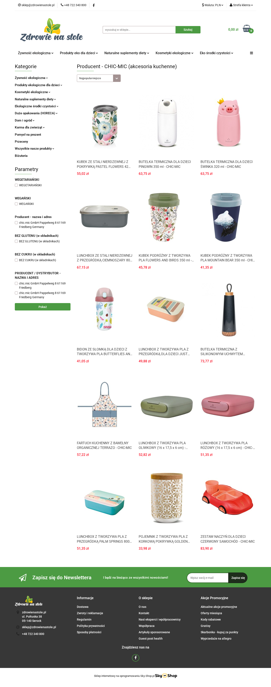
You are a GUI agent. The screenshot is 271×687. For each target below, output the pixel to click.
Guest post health (151, 638)
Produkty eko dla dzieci (78, 53)
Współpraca (147, 626)
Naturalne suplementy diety (125, 53)
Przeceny (21, 141)
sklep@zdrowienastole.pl (39, 627)
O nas (142, 606)
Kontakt (144, 613)
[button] (85, 598)
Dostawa (82, 606)
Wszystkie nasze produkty (34, 148)
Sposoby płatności (89, 632)
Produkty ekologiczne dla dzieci (38, 85)
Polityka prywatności (91, 626)
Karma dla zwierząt (29, 127)
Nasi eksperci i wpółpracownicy (160, 619)
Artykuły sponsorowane (154, 632)
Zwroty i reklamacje (90, 613)
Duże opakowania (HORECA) (35, 113)
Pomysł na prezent (28, 135)
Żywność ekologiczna (30, 78)
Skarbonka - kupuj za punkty (219, 632)
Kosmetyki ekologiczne (173, 53)
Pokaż (43, 307)
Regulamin (84, 619)
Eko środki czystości (215, 53)
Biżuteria (21, 156)
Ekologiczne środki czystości (36, 106)
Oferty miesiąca (211, 613)
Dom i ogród (24, 120)
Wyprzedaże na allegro (216, 638)
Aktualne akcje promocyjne (219, 606)
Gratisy (205, 626)
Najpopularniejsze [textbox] (90, 78)
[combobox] (99, 78)
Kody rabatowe (211, 619)
